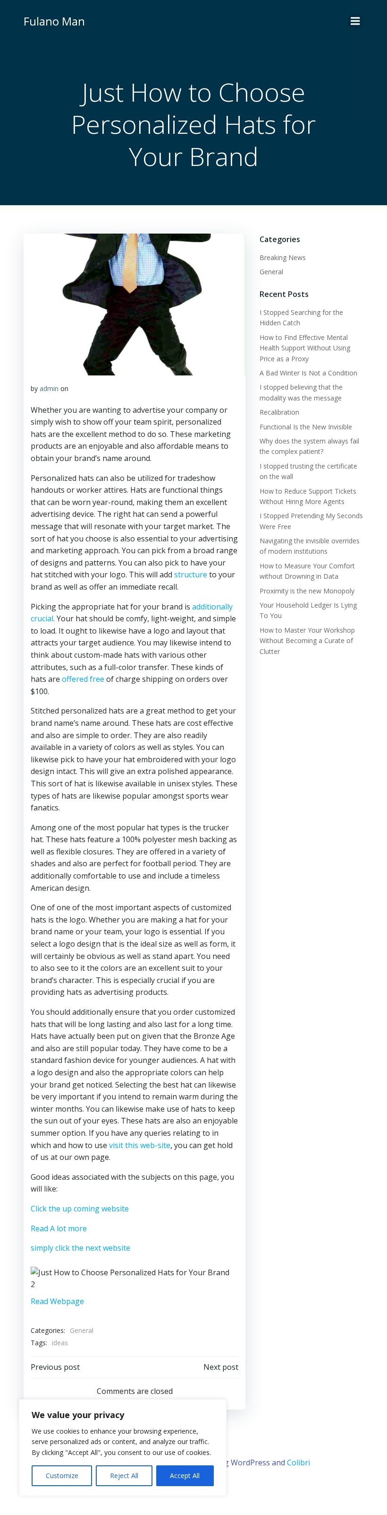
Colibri (298, 1462)
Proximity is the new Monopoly (307, 590)
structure (190, 574)
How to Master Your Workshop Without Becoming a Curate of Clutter (307, 641)
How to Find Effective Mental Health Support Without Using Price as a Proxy (305, 348)
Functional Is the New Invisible (306, 426)
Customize (62, 1475)
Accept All (185, 1475)
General (81, 1330)
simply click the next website (80, 1248)
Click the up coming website (80, 1208)
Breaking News (283, 257)
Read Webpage (57, 1301)
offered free (83, 679)
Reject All (124, 1475)
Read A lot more (59, 1228)
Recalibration (279, 412)
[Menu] (355, 21)
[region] (123, 1447)
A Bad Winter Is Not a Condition (308, 372)
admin (49, 388)
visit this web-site (139, 1145)
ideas (60, 1342)
